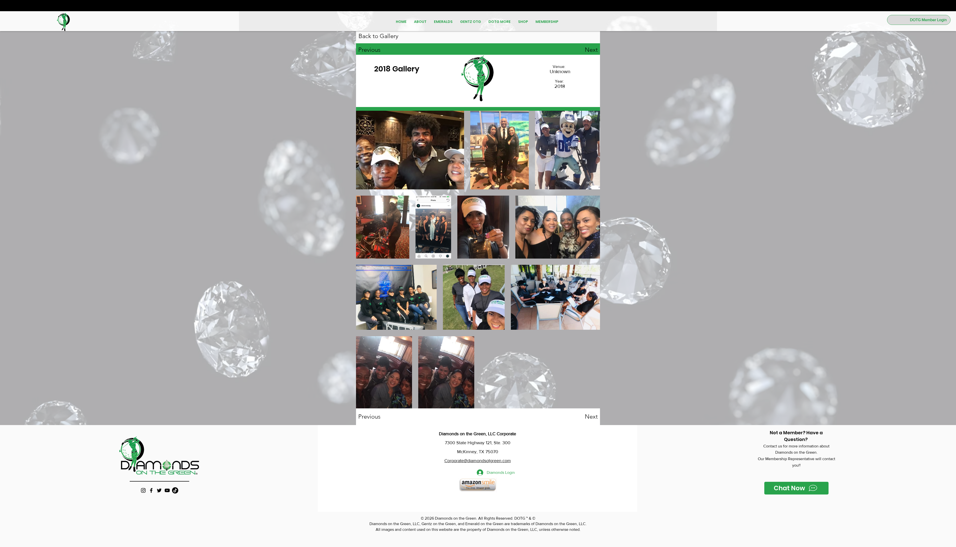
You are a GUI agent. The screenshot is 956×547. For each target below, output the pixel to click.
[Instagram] (143, 490)
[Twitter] (159, 490)
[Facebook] (151, 490)
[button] (420, 21)
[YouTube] (167, 490)
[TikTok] (175, 490)
